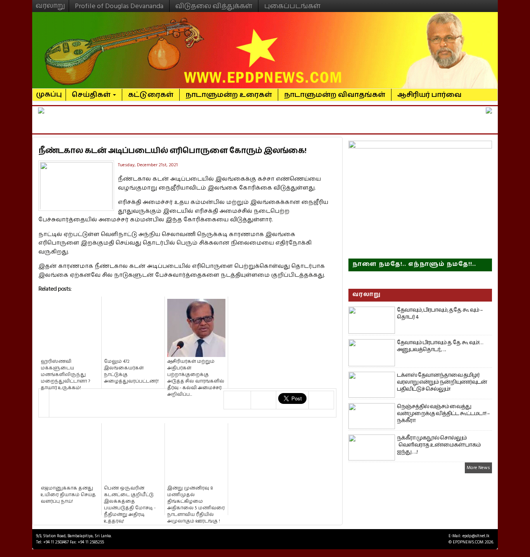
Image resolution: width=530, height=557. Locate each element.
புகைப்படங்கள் (292, 6)
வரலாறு (50, 2)
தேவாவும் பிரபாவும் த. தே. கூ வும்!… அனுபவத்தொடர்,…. (440, 346)
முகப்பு (49, 91)
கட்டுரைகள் (150, 95)
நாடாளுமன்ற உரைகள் (228, 95)
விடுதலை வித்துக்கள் (213, 6)
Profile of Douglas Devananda (119, 6)
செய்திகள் (92, 95)
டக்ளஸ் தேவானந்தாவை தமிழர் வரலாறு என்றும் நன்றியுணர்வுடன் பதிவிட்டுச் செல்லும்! (442, 382)
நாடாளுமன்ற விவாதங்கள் (334, 95)
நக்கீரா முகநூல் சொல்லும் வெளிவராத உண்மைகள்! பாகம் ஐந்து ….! (439, 445)
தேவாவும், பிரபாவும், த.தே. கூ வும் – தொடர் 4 (440, 313)
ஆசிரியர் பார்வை (429, 95)
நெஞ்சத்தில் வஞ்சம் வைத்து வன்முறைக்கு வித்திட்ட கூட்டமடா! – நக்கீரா (443, 413)
